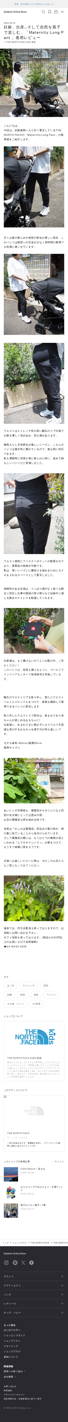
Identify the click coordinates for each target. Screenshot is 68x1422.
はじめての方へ (12, 1329)
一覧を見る (58, 1161)
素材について (11, 1356)
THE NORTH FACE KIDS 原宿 (21, 42)
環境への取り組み (13, 1371)
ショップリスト (12, 1340)
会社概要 (8, 1376)
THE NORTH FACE (40, 1242)
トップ (6, 1242)
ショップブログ (19, 1242)
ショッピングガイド (14, 1335)
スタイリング (11, 1345)
